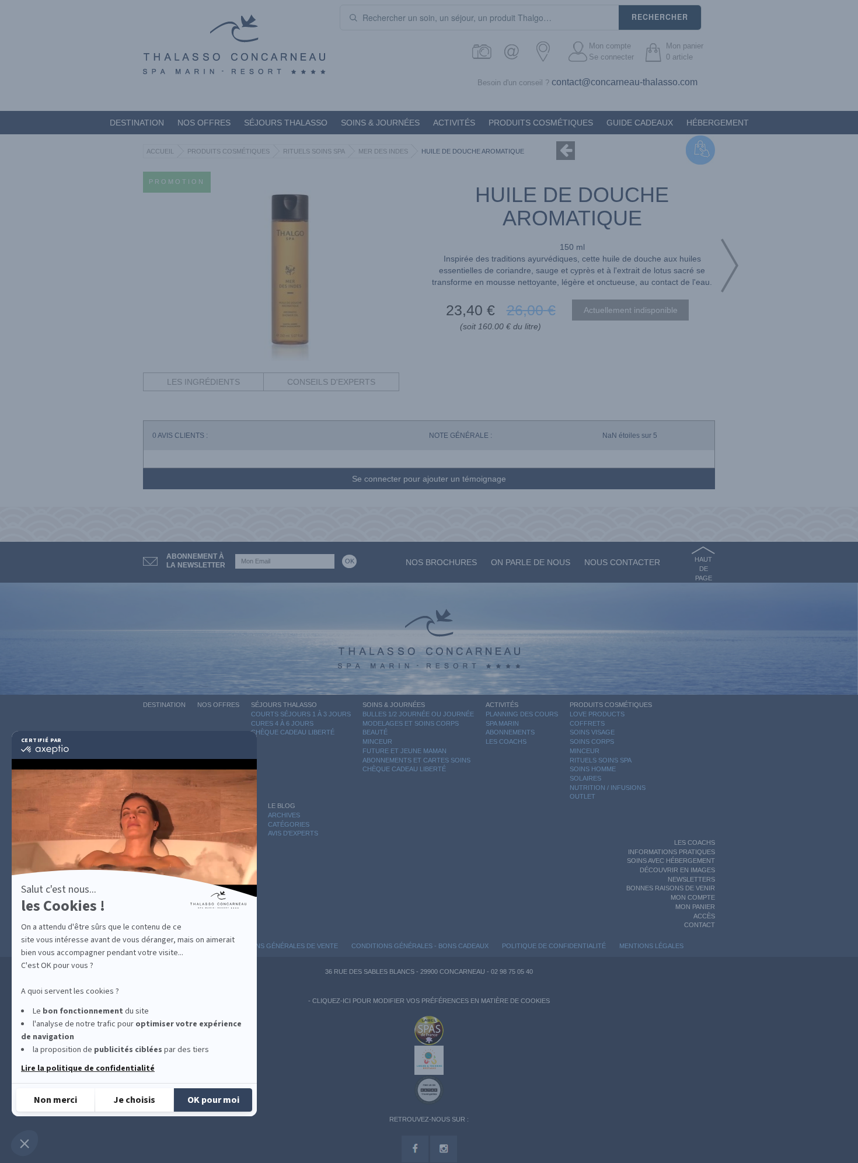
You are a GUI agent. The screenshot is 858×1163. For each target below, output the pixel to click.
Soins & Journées (380, 122)
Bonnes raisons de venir (670, 888)
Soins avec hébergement (671, 860)
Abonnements (510, 732)
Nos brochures (441, 562)
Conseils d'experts (331, 381)
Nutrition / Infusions (608, 787)
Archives (284, 815)
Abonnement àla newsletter (195, 560)
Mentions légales (651, 945)
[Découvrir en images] (482, 51)
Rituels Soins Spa (314, 151)
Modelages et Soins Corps (410, 723)
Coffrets (587, 723)
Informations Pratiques (671, 851)
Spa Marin (502, 723)
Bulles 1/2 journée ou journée (418, 714)
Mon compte (610, 45)
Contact (699, 924)
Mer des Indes (383, 151)
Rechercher (660, 17)
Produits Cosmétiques (541, 122)
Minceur (377, 741)
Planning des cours (522, 714)
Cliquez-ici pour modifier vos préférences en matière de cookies (431, 1000)
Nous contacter (622, 562)
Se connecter (611, 57)
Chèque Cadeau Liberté (292, 732)
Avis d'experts (293, 833)
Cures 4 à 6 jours (282, 723)
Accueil (160, 151)
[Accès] (546, 51)
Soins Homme (593, 768)
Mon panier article (684, 51)
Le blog (281, 805)
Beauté (375, 732)
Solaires (585, 778)
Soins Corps (592, 741)
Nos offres (204, 122)
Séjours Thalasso (285, 122)
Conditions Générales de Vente (281, 945)
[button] (25, 1143)
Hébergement (717, 122)
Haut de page (703, 568)
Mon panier (695, 906)
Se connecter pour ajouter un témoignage (429, 478)
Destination (137, 122)
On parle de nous (530, 562)
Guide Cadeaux (639, 122)
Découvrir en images (677, 869)
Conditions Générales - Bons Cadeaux (420, 945)
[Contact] (514, 51)
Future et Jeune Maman (404, 750)
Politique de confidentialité (554, 945)
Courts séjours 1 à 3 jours (301, 714)
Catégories (288, 824)
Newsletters (691, 879)
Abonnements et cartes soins (416, 760)
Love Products (597, 714)
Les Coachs (506, 741)
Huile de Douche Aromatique (472, 151)
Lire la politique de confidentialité (88, 1068)
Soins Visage (592, 732)
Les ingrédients (203, 381)
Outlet (582, 796)
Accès (704, 916)
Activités (454, 122)
